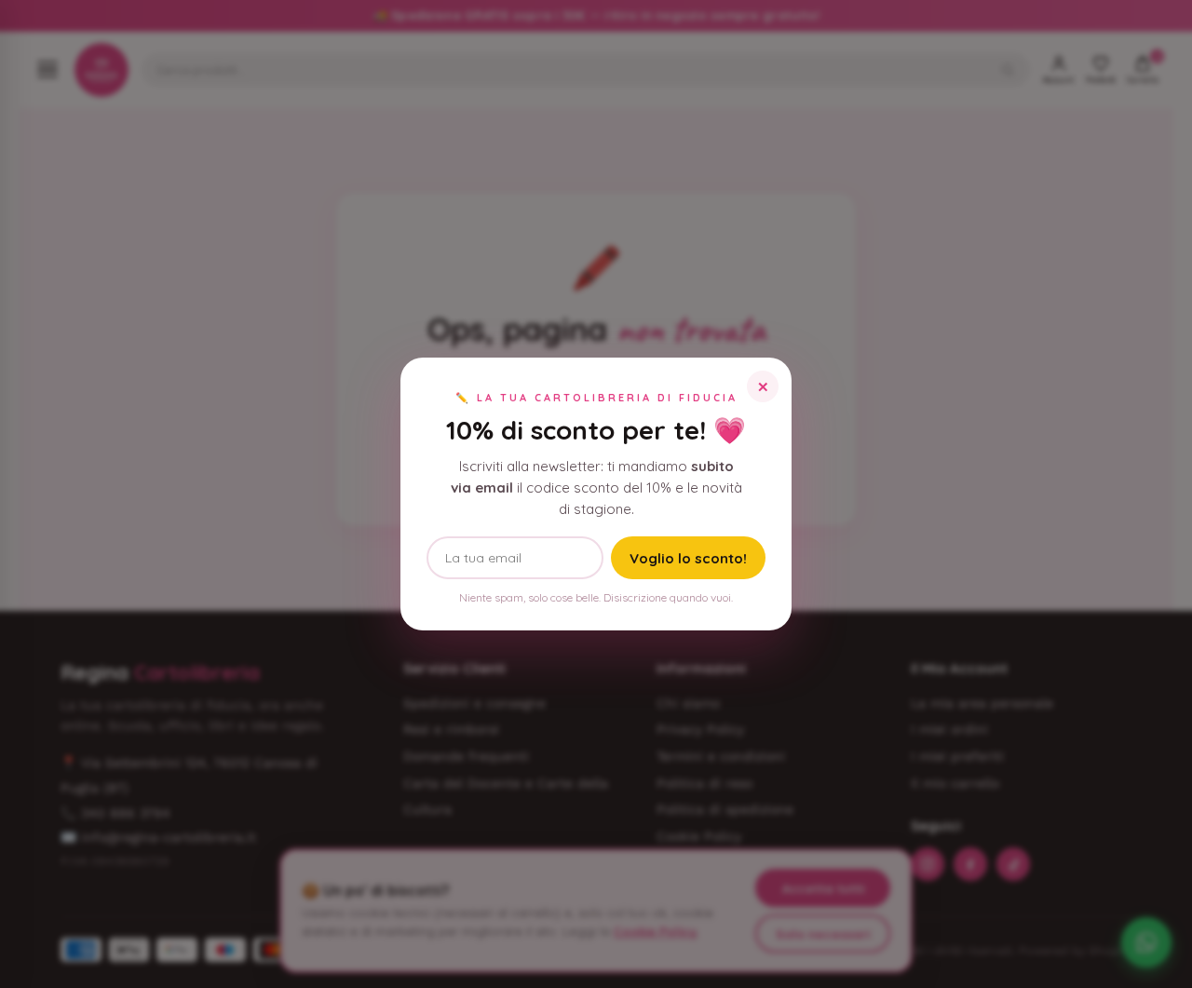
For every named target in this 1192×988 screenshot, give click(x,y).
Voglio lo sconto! (688, 558)
